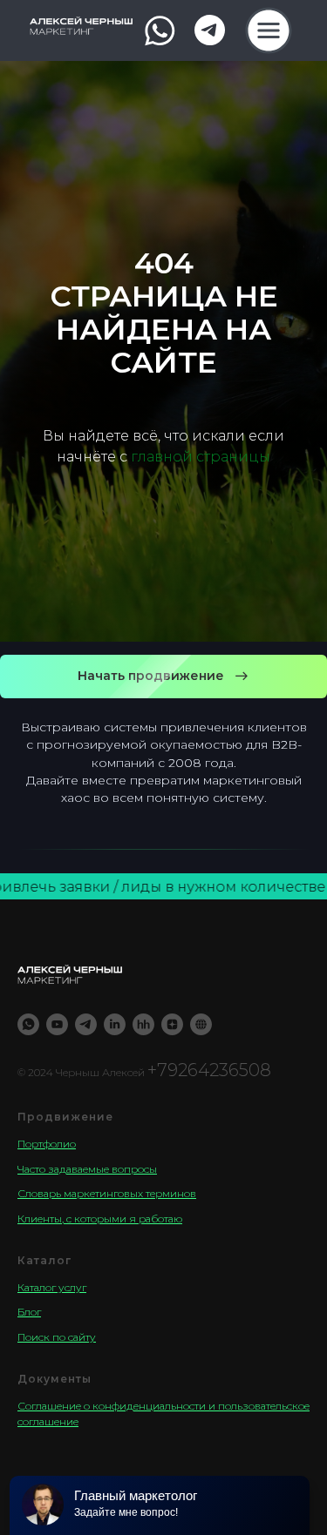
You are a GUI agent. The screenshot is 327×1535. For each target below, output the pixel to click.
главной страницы (200, 934)
